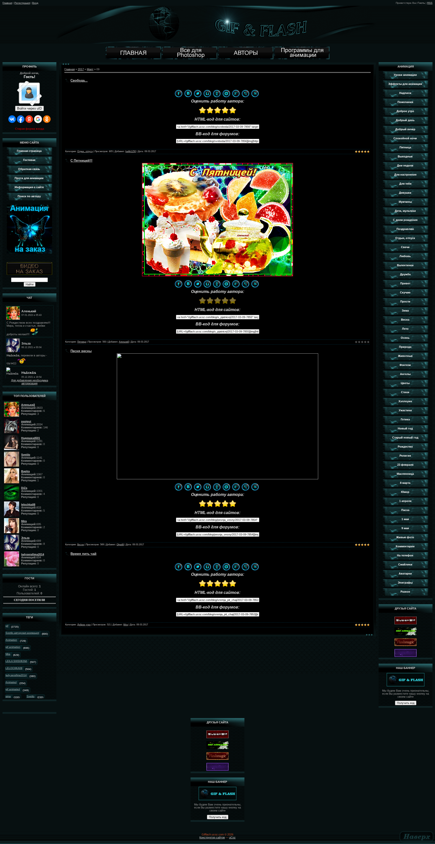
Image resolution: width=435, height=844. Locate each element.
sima (8, 696)
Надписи (405, 92)
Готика (405, 419)
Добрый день (405, 120)
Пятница (81, 342)
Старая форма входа (29, 128)
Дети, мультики (405, 210)
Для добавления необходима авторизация (29, 382)
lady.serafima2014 (16, 675)
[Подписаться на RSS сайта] (255, 93)
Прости (405, 301)
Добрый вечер (405, 129)
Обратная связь (29, 169)
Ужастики (405, 410)
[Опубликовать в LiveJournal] (245, 93)
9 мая (405, 528)
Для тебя (405, 183)
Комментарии (405, 546)
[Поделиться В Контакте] (188, 93)
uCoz (232, 837)
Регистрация (22, 3)
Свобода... (79, 80)
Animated (11, 682)
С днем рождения (405, 219)
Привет (405, 283)
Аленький (124, 342)
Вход (35, 3)
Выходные (405, 156)
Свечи (405, 247)
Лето (405, 328)
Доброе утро (84, 624)
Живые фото (405, 537)
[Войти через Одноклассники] (47, 119)
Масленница (405, 473)
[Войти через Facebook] (20, 119)
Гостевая (29, 159)
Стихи (405, 392)
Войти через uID (29, 108)
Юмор (405, 491)
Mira (8, 654)
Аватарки (405, 573)
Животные (405, 355)
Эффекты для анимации (405, 83)
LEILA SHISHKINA (16, 661)
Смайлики (405, 564)
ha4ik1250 (130, 151)
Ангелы (405, 374)
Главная (7, 3)
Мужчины (405, 201)
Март (90, 69)
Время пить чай (83, 554)
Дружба (405, 274)
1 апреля (405, 500)
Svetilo (30, 696)
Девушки (405, 192)
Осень (405, 337)
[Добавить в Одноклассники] (217, 93)
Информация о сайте (29, 187)
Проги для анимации (29, 178)
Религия (405, 455)
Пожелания (405, 102)
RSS (429, 3)
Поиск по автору (29, 196)
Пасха (405, 510)
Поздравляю (405, 228)
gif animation (13, 647)
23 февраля (405, 464)
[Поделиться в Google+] (236, 93)
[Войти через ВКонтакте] (12, 119)
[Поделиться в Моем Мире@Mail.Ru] (226, 93)
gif (7, 625)
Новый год (405, 428)
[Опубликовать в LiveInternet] (207, 93)
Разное (405, 591)
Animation (11, 639)
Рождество (405, 446)
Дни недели (405, 165)
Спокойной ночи (405, 138)
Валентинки (405, 265)
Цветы (405, 383)
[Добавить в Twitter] (198, 93)
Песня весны (81, 351)
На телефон (405, 555)
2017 (81, 69)
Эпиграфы (405, 582)
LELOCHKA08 (14, 668)
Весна (80, 544)
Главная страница (29, 150)
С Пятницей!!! (81, 160)
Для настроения (405, 174)
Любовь (405, 256)
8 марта (405, 482)
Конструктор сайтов (212, 837)
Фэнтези (405, 364)
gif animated (13, 689)
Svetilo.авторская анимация (22, 632)
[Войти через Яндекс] (29, 119)
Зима (405, 310)
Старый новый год (405, 437)
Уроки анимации (405, 74)
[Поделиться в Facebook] (178, 93)
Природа (405, 346)
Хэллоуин (405, 401)
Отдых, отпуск (85, 151)
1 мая (405, 519)
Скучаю (405, 292)
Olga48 (120, 544)
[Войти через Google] (38, 119)
